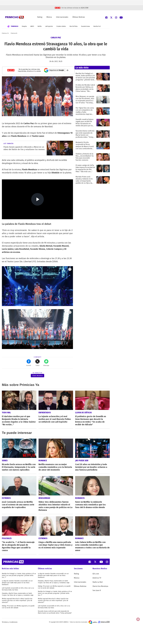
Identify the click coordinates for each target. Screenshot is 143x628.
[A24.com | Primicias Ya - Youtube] (121, 17)
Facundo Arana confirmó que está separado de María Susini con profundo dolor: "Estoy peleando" (55, 612)
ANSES (32, 26)
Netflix (40, 26)
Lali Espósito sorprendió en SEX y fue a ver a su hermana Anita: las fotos (18, 589)
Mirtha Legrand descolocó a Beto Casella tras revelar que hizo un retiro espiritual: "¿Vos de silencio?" (17, 600)
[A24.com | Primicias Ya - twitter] (111, 17)
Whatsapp (46, 365)
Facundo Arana (85, 26)
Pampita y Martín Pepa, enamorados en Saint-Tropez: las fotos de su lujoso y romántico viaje (17, 594)
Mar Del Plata (73, 26)
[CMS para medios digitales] (104, 622)
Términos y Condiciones (9, 622)
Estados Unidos (61, 26)
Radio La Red (98, 582)
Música (49, 17)
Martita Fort (97, 26)
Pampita (24, 26)
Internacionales (62, 17)
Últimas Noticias (78, 17)
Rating (39, 17)
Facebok (28, 365)
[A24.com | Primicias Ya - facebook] (106, 17)
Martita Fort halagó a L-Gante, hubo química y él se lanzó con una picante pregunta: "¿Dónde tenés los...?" (19, 575)
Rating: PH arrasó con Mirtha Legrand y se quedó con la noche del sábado (18, 607)
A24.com (96, 574)
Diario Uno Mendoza (100, 586)
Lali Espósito (49, 26)
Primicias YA (5, 33)
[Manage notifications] (138, 619)
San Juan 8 (97, 590)
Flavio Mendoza (37, 376)
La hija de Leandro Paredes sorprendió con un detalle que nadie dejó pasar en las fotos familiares (17, 582)
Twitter (37, 365)
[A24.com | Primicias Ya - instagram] (116, 17)
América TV (97, 578)
